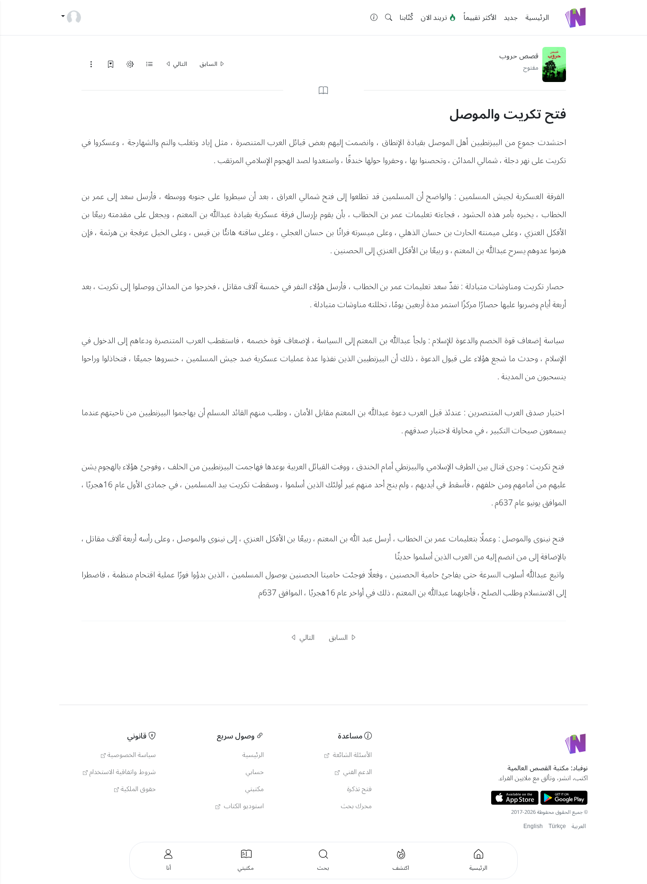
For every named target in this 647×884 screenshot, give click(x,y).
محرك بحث (356, 806)
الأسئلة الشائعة (351, 755)
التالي (179, 64)
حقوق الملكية (138, 789)
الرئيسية (537, 17)
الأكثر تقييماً (480, 17)
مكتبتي (254, 789)
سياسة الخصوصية (132, 755)
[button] (388, 18)
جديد (511, 17)
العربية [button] (579, 826)
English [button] (533, 826)
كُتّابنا (406, 17)
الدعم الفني (356, 772)
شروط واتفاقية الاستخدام (123, 772)
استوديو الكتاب (243, 806)
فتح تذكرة (359, 789)
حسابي (255, 772)
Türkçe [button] (557, 826)
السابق (209, 64)
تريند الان (435, 17)
